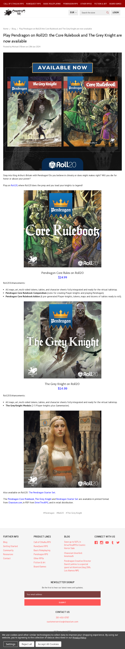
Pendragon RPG (70, 3)
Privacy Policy (79, 637)
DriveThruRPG (41, 502)
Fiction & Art (100, 3)
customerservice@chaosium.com (62, 621)
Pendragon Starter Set (67, 499)
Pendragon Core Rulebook (21, 499)
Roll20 (14, 185)
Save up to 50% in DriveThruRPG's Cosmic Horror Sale (74, 544)
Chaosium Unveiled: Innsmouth (73, 554)
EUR (72, 12)
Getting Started (10, 546)
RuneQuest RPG (33, 3)
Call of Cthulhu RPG (14, 3)
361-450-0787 (62, 617)
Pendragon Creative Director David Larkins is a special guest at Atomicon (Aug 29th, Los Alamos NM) (77, 565)
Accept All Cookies (48, 644)
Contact (7, 558)
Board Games (115, 3)
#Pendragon (48, 513)
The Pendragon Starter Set (42, 492)
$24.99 (62, 277)
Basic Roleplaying (52, 3)
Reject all (27, 644)
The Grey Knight (43, 499)
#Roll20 (60, 513)
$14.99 (62, 388)
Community (8, 550)
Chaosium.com (15, 502)
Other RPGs (86, 3)
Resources (8, 554)
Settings (10, 644)
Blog (5, 542)
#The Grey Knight (74, 513)
